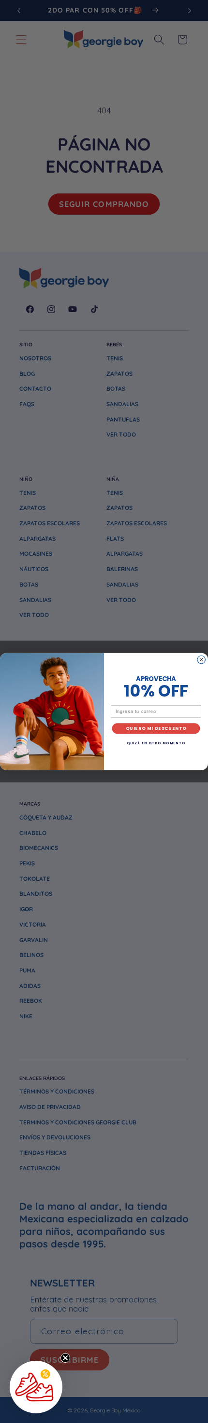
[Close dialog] (201, 660)
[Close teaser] (65, 1358)
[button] (36, 1387)
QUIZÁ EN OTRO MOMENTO (156, 743)
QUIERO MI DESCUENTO (156, 728)
